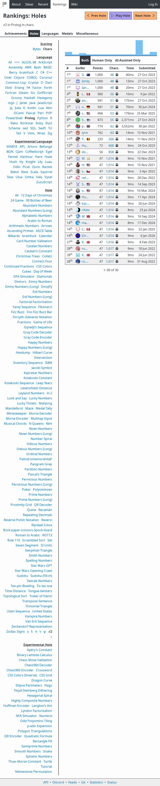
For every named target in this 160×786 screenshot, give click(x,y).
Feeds (72, 782)
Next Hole (142, 15)
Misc (87, 33)
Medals (67, 33)
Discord (58, 782)
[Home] (4, 4)
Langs (50, 33)
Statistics (96, 782)
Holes (34, 33)
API (45, 782)
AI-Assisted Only (127, 60)
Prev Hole (98, 15)
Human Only (102, 60)
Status (112, 782)
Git (83, 782)
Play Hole (123, 15)
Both (85, 60)
